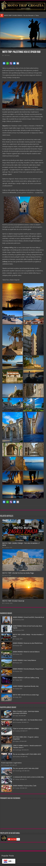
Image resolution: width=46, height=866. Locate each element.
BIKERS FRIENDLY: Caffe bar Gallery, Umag (26, 677)
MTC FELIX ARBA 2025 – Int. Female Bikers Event (27, 720)
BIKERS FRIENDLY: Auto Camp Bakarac (24, 660)
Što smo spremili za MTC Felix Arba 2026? (26, 768)
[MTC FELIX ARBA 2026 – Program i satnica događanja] (6, 739)
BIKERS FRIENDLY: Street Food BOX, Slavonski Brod (28, 617)
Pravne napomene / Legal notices (11, 763)
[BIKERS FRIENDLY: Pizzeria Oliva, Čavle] (6, 788)
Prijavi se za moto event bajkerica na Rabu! (26, 728)
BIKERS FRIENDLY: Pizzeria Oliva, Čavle (24, 785)
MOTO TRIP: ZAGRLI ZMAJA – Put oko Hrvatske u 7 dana (21, 15)
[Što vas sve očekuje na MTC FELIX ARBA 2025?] (6, 756)
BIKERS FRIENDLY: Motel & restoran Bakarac (26, 652)
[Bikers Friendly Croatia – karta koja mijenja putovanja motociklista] (6, 714)
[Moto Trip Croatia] (23, 6)
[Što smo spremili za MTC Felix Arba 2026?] (6, 771)
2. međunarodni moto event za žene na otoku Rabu (28, 777)
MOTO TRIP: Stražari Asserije (13, 601)
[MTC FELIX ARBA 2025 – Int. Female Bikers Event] (6, 722)
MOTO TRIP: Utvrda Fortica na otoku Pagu (18, 573)
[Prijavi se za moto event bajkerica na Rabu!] (6, 731)
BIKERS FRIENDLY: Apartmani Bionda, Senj (25, 686)
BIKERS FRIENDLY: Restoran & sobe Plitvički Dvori (28, 643)
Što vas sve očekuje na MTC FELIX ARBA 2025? (27, 754)
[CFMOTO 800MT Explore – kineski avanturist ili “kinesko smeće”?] (6, 748)
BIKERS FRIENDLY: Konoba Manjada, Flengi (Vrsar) (28, 669)
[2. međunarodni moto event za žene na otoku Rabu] (6, 779)
